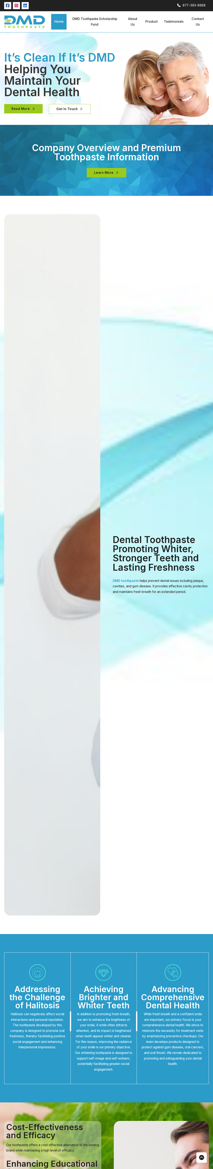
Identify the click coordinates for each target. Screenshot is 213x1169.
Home (58, 22)
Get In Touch (67, 109)
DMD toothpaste (126, 581)
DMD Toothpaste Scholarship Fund (94, 21)
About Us (132, 21)
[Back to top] (201, 1157)
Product (151, 22)
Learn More (104, 173)
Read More (20, 109)
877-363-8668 (194, 5)
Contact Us (198, 21)
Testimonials (173, 22)
